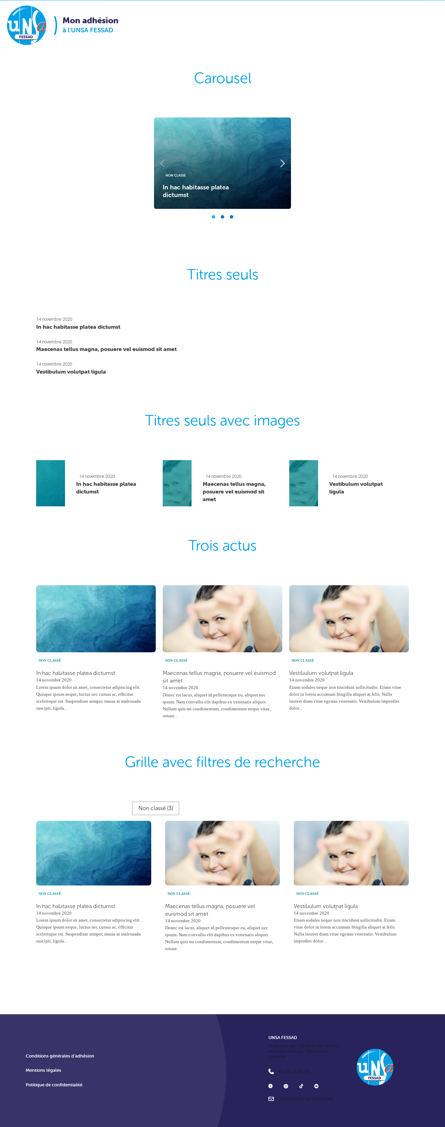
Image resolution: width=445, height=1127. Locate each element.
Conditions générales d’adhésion (60, 1056)
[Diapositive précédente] (162, 163)
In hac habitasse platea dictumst (196, 191)
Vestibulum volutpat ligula (71, 371)
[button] (155, 808)
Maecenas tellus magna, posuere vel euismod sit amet (106, 348)
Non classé (175, 175)
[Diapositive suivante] (282, 163)
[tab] (213, 216)
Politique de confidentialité (54, 1085)
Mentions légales (43, 1070)
